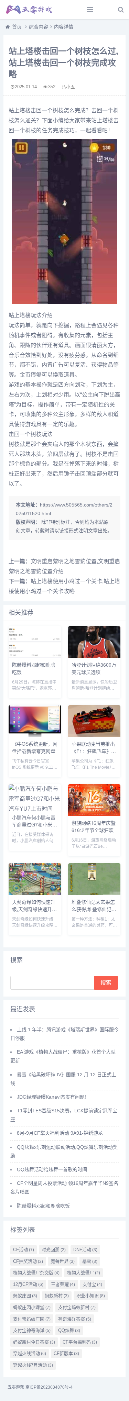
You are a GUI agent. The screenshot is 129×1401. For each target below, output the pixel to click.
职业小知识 (90, 1295)
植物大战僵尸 (83, 1272)
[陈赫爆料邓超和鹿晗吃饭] (35, 656)
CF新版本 (66, 1353)
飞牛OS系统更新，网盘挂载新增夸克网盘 (34, 747)
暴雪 (89, 1261)
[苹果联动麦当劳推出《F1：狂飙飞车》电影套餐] (94, 735)
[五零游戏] (29, 9)
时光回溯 (54, 1249)
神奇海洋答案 (74, 1319)
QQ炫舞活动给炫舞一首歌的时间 (52, 1169)
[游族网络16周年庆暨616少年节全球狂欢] (94, 814)
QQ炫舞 (69, 1330)
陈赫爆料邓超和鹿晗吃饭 (43, 1206)
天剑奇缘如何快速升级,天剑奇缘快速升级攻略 (34, 909)
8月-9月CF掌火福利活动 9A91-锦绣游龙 (60, 1133)
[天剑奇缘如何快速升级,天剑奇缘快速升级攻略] (35, 893)
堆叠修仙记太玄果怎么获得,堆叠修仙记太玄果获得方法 (94, 909)
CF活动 (23, 1249)
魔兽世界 (63, 1261)
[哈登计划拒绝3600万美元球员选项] (94, 656)
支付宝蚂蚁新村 (77, 1307)
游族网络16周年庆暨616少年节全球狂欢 (94, 826)
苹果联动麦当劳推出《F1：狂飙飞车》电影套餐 (94, 750)
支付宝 (92, 1284)
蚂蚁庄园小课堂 (32, 1307)
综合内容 (38, 27)
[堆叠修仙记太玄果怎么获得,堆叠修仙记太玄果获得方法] (94, 893)
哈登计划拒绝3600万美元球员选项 (94, 668)
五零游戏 (16, 1387)
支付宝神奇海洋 (32, 1330)
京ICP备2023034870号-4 (49, 1387)
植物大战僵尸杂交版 (36, 1272)
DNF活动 (85, 1249)
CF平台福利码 (80, 1342)
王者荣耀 (63, 1284)
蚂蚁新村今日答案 (34, 1342)
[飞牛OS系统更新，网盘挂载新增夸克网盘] (35, 735)
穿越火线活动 (29, 1353)
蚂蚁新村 (57, 1295)
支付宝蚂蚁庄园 (32, 1319)
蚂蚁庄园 (25, 1295)
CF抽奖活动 (28, 1261)
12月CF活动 (28, 1284)
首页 (17, 27)
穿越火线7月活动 (33, 1365)
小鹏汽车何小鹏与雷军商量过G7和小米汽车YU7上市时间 (34, 824)
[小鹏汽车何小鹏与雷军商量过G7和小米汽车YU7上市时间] (35, 809)
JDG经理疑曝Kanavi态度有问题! (51, 1097)
